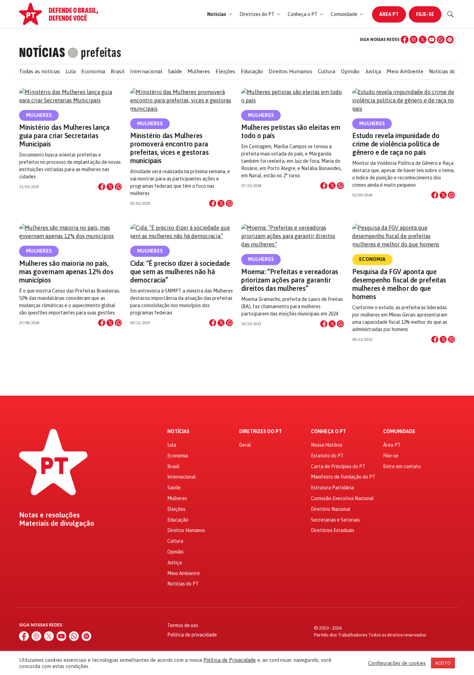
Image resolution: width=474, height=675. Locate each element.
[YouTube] (431, 39)
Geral (245, 445)
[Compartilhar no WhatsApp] (118, 186)
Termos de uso (182, 625)
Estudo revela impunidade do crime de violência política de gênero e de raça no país (396, 144)
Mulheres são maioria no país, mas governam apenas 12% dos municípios (66, 271)
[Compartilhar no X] (110, 186)
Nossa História (326, 445)
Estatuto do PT (327, 455)
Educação (252, 71)
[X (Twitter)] (422, 39)
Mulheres (198, 71)
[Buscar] (450, 14)
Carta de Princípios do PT (338, 466)
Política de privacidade (192, 635)
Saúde (175, 71)
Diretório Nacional (330, 509)
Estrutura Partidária (332, 487)
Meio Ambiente (405, 71)
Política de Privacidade (229, 660)
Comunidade (399, 431)
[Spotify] (450, 39)
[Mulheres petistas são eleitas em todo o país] (292, 96)
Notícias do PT (446, 71)
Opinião (350, 71)
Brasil (118, 71)
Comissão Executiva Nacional (342, 498)
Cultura (326, 71)
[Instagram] (413, 39)
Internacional (146, 71)
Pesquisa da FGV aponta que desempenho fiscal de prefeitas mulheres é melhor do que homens (399, 284)
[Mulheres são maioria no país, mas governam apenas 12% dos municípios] (70, 231)
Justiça (373, 71)
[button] (219, 14)
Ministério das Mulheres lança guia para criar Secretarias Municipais (64, 135)
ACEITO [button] (443, 663)
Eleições (225, 71)
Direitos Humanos (290, 71)
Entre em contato (402, 466)
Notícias (178, 431)
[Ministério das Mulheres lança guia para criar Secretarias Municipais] (70, 96)
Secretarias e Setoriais (335, 520)
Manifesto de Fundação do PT (343, 477)
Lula (71, 71)
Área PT (389, 14)
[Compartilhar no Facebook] (101, 186)
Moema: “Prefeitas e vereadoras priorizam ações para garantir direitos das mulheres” (289, 280)
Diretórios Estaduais (332, 530)
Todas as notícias (39, 71)
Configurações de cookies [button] (397, 663)
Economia (93, 71)
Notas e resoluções (49, 515)
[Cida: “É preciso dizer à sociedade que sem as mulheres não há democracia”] (181, 231)
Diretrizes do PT (260, 431)
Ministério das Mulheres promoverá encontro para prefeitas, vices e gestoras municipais (169, 148)
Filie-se (425, 14)
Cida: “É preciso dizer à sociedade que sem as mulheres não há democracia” (180, 271)
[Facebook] (404, 39)
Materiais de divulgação (56, 523)
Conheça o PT (328, 431)
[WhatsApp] (441, 39)
